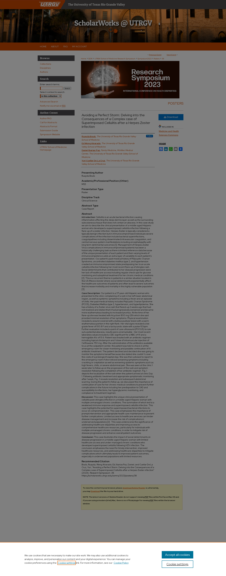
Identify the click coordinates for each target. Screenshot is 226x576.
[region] (113, 559)
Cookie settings (66, 562)
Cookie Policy (121, 562)
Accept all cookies (177, 555)
